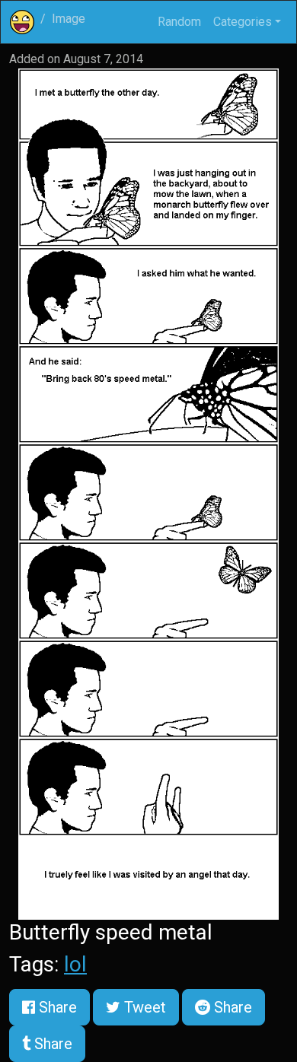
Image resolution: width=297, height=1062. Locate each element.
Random (179, 21)
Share (56, 1007)
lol (75, 964)
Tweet (143, 1007)
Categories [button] (242, 21)
